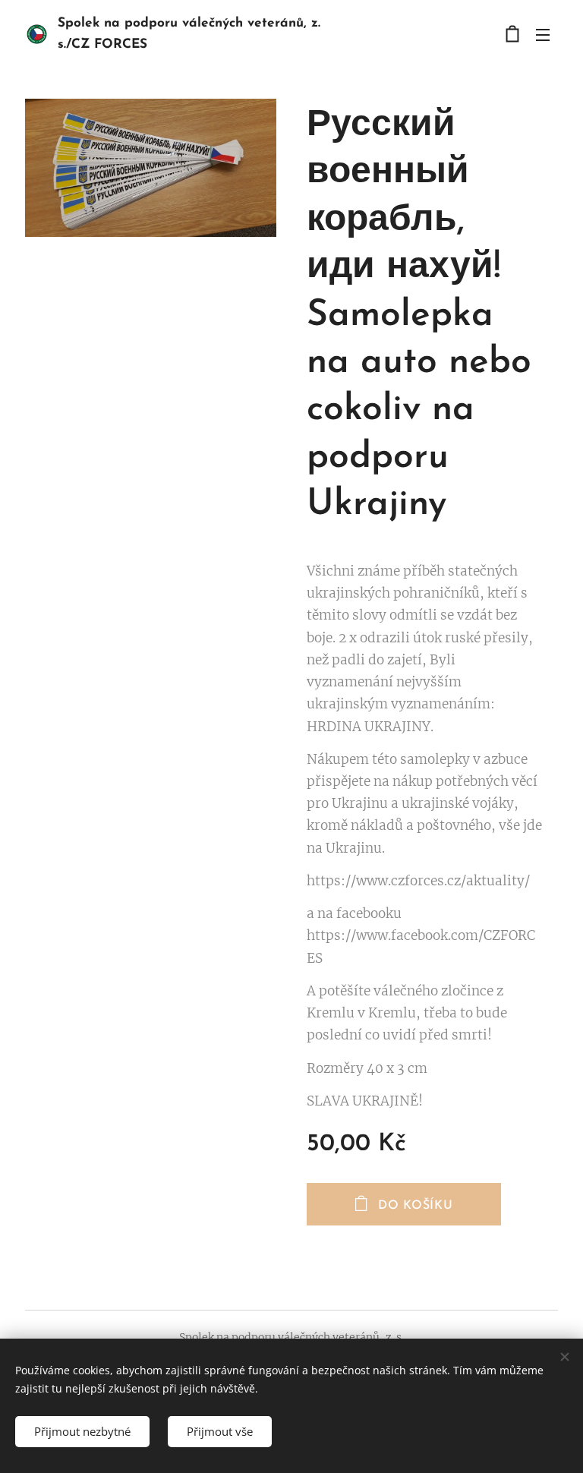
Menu (543, 34)
